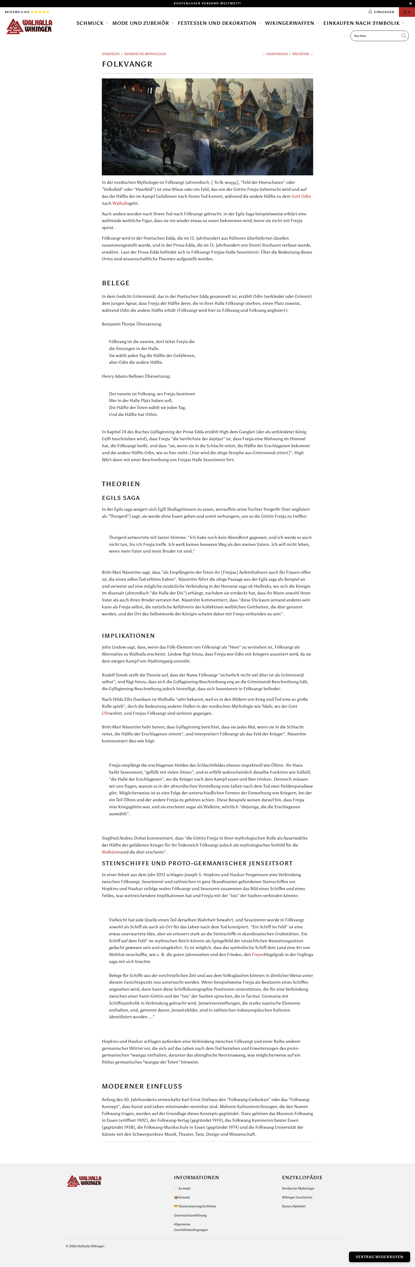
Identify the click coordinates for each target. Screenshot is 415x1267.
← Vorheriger (275, 54)
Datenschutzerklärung (190, 1215)
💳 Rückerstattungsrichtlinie (195, 1206)
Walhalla (120, 203)
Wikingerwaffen (290, 23)
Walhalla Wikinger (90, 1246)
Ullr (105, 713)
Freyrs (258, 954)
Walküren (111, 852)
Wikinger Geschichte (297, 1197)
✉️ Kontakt (182, 1188)
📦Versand (182, 1197)
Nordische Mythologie (298, 1188)
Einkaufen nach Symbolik (362, 23)
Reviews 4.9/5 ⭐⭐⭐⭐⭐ (27, 12)
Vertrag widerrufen (379, 1257)
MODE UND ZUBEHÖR (141, 23)
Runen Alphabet (293, 1206)
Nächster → (302, 54)
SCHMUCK (90, 23)
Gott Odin (301, 196)
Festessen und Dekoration (218, 23)
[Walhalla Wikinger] (35, 27)
